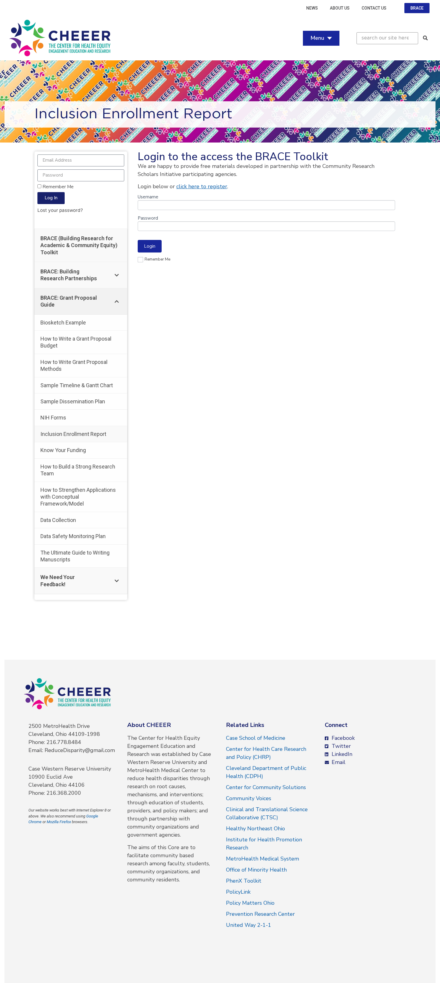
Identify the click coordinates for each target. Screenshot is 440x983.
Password (148, 218)
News (312, 8)
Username (148, 197)
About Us (340, 8)
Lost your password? (60, 210)
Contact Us (374, 8)
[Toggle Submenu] (116, 275)
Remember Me (57, 186)
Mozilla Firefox (59, 822)
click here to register (201, 186)
